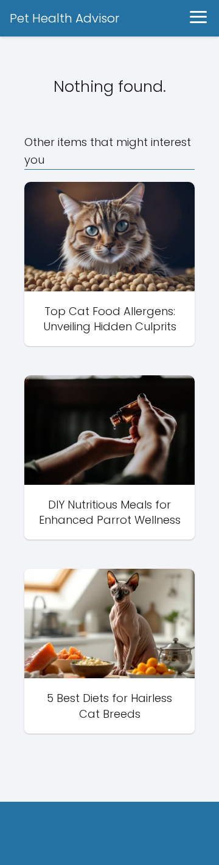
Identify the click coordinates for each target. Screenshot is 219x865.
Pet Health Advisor (64, 18)
